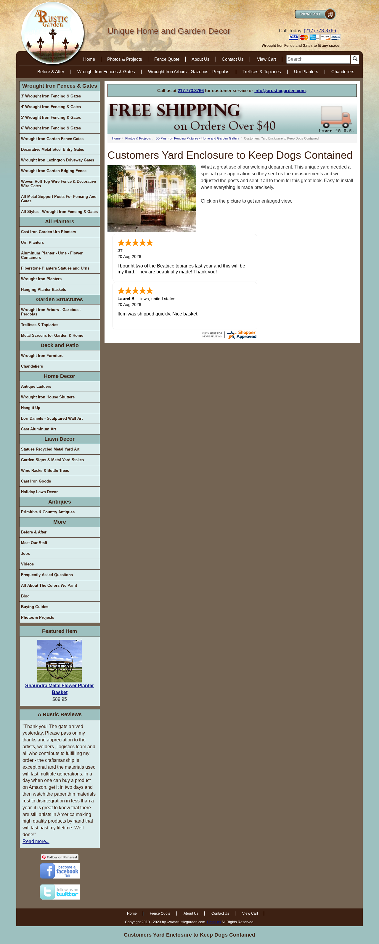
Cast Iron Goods (36, 481)
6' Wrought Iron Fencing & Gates (51, 128)
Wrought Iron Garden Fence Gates (52, 139)
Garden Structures (59, 299)
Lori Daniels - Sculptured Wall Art (52, 418)
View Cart (266, 59)
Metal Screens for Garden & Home (52, 335)
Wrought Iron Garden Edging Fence (53, 171)
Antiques (59, 502)
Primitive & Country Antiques (48, 512)
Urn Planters (306, 71)
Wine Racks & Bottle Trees (45, 470)
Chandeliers (342, 71)
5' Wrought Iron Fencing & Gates (51, 117)
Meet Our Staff (34, 543)
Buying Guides (34, 607)
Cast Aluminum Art (38, 429)
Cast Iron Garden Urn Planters (48, 232)
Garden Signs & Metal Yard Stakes (52, 460)
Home (89, 59)
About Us (201, 59)
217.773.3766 (191, 90)
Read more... (36, 841)
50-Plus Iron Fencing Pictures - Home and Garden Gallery (197, 138)
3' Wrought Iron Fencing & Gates (51, 96)
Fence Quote (166, 59)
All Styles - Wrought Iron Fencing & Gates (59, 211)
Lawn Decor (59, 439)
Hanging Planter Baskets (43, 289)
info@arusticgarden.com (280, 90)
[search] (318, 59)
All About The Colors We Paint (49, 585)
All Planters (59, 222)
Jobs (25, 553)
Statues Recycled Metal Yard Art (50, 449)
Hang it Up (30, 408)
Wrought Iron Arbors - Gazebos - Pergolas (188, 71)
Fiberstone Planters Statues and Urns (55, 268)
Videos (27, 564)
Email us (214, 922)
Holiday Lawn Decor (39, 492)
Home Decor (59, 376)
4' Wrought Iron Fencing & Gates (51, 107)
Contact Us (233, 59)
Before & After (50, 71)
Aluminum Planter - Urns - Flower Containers (52, 255)
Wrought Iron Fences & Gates (106, 71)
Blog (25, 596)
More (59, 522)
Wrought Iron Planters (41, 279)
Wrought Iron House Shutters (48, 397)
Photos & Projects (124, 59)
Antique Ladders (36, 386)
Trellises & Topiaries (262, 71)
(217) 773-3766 (320, 30)
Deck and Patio (60, 345)
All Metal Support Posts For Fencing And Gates (59, 198)
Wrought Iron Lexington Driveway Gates (57, 160)
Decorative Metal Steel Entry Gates (52, 149)
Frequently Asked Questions (47, 575)
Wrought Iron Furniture (42, 355)
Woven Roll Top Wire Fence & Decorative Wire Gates (58, 183)
